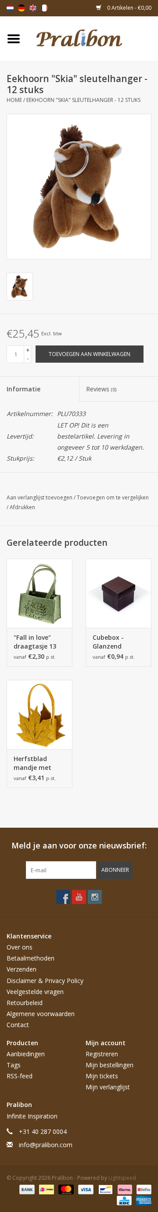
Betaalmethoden (30, 958)
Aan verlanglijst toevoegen (40, 497)
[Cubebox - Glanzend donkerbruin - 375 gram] (118, 593)
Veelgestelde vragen (35, 991)
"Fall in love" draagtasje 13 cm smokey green (35, 642)
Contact (18, 1025)
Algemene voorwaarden (41, 1013)
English (32, 7)
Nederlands (10, 7)
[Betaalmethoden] (26, 1189)
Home (14, 100)
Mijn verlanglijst (108, 1087)
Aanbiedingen (26, 1054)
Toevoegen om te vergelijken (113, 497)
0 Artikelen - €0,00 (128, 7)
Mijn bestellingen (109, 1065)
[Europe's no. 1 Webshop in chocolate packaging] (92, 38)
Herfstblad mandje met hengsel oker (33, 763)
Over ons (19, 947)
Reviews (101, 389)
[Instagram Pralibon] (95, 897)
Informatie (23, 389)
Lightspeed (122, 1178)
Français (44, 7)
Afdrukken (22, 507)
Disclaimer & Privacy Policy (45, 980)
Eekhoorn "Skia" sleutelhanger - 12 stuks (83, 100)
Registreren (102, 1054)
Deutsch (21, 7)
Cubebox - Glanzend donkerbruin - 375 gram (114, 642)
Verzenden (21, 969)
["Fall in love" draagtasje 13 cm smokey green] (39, 593)
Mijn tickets (102, 1076)
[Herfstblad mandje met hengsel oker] (39, 714)
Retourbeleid (25, 1002)
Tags (14, 1065)
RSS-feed (19, 1076)
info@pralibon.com (45, 1145)
